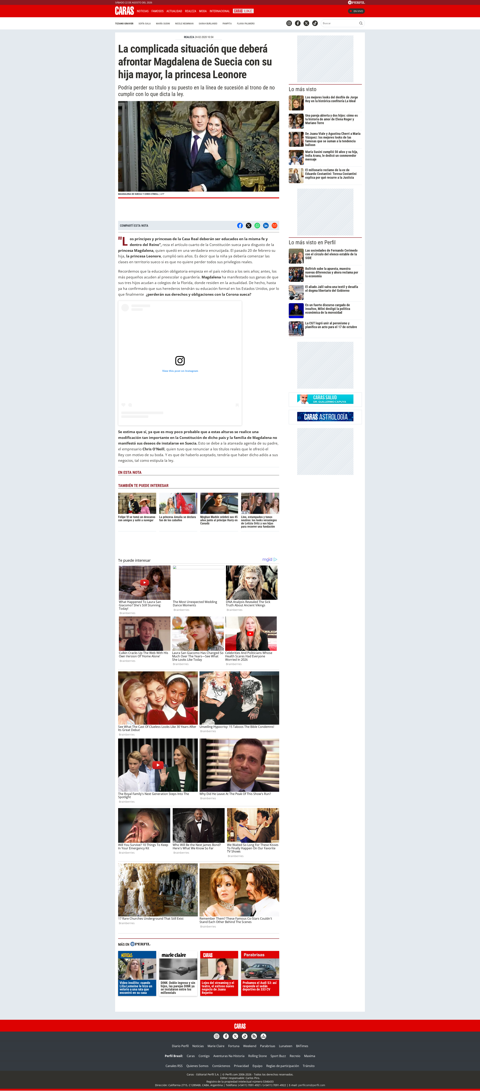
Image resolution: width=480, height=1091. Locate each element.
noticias (137, 955)
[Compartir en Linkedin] (266, 225)
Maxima (309, 1056)
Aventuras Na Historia (228, 1056)
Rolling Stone (257, 1056)
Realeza (190, 11)
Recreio (295, 1056)
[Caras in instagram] (289, 23)
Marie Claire (216, 1046)
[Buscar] (361, 23)
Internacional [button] (220, 11)
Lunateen (285, 1046)
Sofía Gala (145, 23)
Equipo (257, 1066)
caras (219, 955)
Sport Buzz (278, 1056)
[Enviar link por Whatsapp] (257, 225)
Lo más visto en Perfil (312, 242)
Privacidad (241, 1066)
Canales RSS (174, 1066)
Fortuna (233, 1046)
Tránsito (309, 1066)
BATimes (302, 1046)
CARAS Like (243, 10)
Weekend (249, 1046)
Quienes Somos (197, 1066)
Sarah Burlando (208, 23)
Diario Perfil (180, 1046)
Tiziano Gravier (124, 23)
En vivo (358, 11)
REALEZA (189, 37)
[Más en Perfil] (140, 944)
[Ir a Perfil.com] (356, 3)
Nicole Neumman (184, 23)
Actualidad (174, 11)
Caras (191, 1056)
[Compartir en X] (248, 225)
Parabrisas (267, 1046)
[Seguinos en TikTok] (315, 23)
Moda (203, 11)
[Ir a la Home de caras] (124, 14)
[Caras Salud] (325, 403)
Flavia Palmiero (246, 23)
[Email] (274, 225)
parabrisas (260, 955)
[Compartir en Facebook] (240, 225)
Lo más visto (302, 89)
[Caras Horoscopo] (325, 420)
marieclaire (178, 955)
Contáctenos (221, 1066)
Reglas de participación (282, 1066)
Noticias (142, 11)
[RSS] (254, 1036)
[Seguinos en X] (306, 23)
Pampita (227, 23)
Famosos (158, 11)
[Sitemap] (263, 1036)
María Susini (163, 23)
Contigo (204, 1056)
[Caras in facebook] (298, 23)
